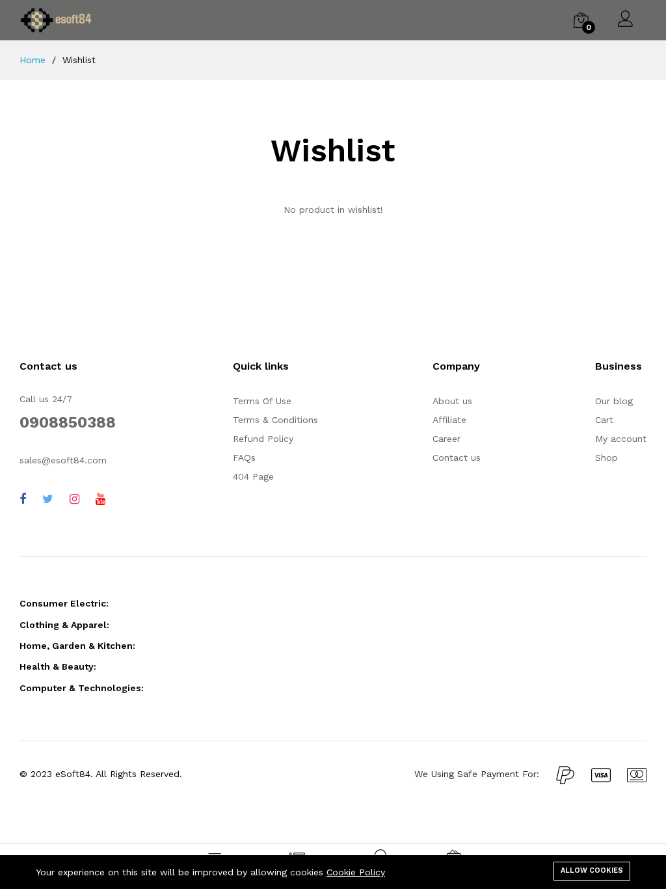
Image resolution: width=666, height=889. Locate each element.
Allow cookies (592, 870)
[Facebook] (23, 499)
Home (33, 60)
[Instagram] (74, 499)
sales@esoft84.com (63, 460)
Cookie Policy (355, 872)
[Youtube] (100, 499)
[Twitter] (47, 499)
